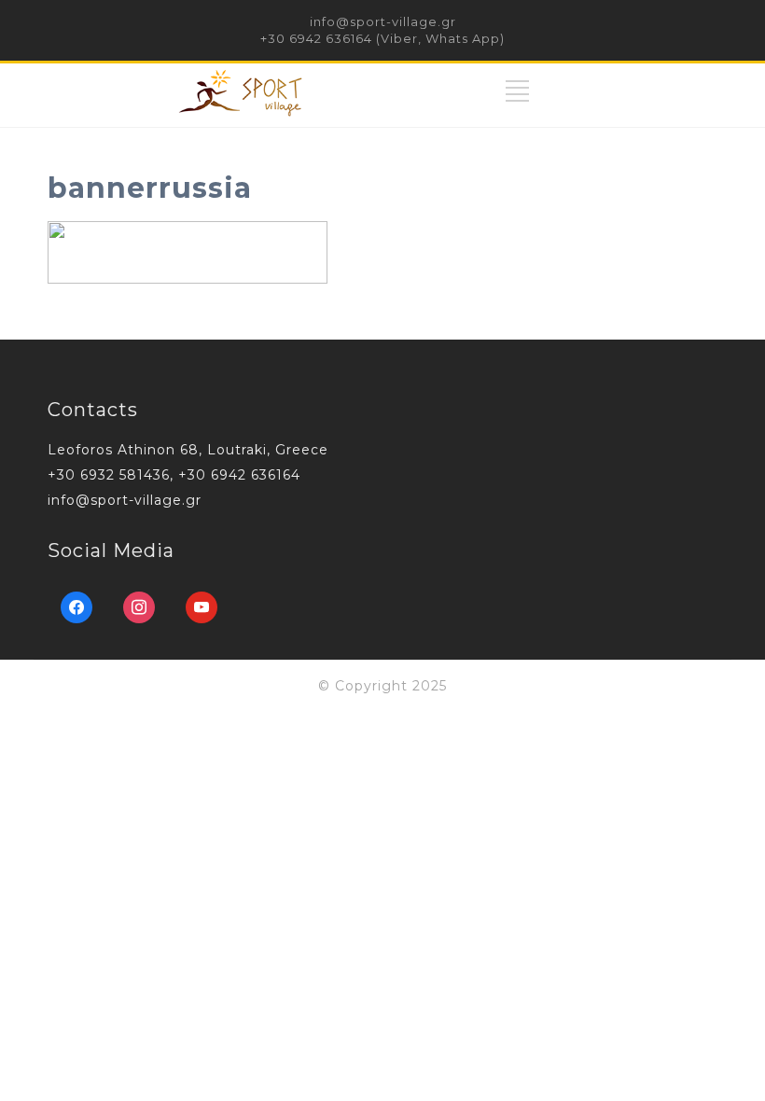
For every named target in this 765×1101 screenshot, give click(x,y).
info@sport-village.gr (383, 21)
